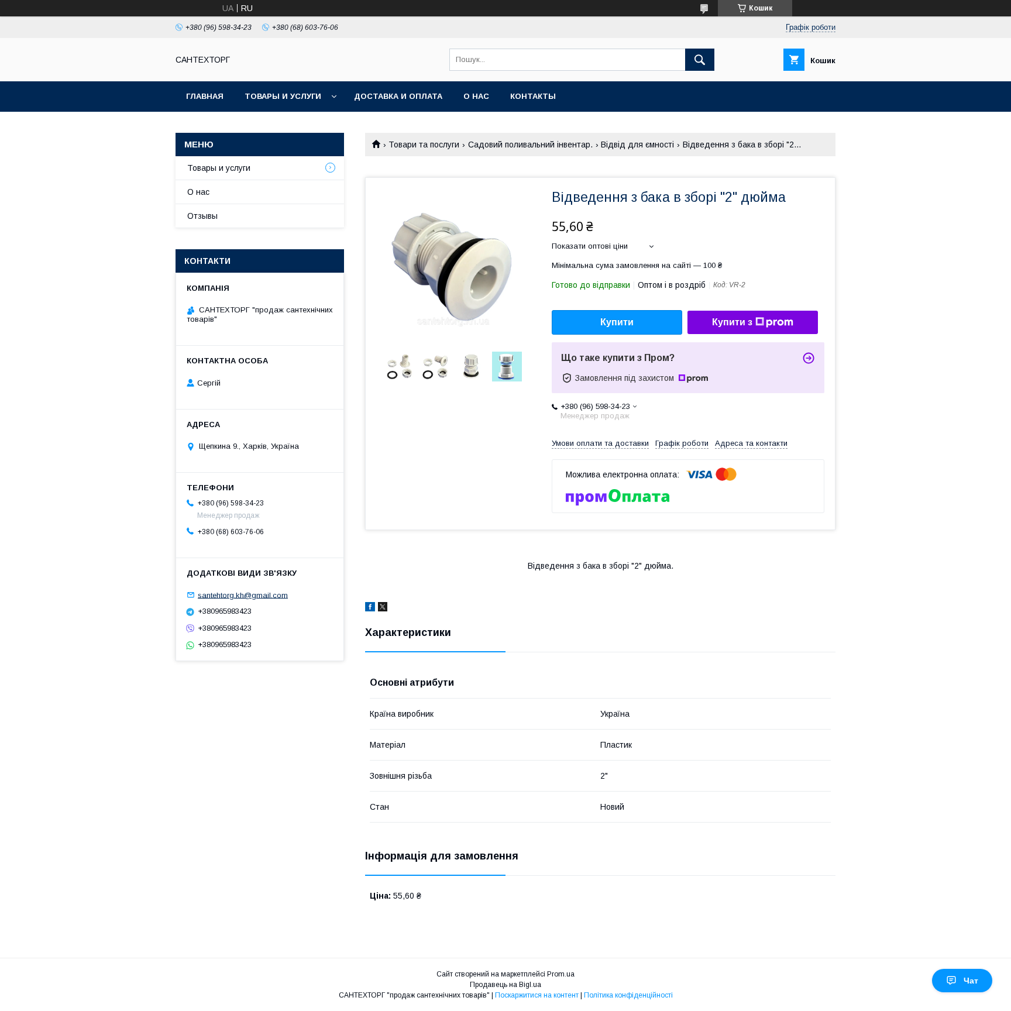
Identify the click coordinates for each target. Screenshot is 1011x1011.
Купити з (732, 322)
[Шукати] (699, 60)
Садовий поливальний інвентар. (530, 144)
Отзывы (202, 216)
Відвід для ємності (637, 144)
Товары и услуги (283, 96)
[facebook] (370, 608)
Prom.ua (561, 974)
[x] (382, 608)
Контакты (533, 96)
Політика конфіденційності (628, 995)
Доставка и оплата (398, 96)
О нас (476, 96)
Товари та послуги (423, 144)
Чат (971, 980)
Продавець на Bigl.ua (505, 985)
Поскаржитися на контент (537, 995)
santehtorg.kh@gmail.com (243, 594)
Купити (617, 322)
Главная (204, 96)
